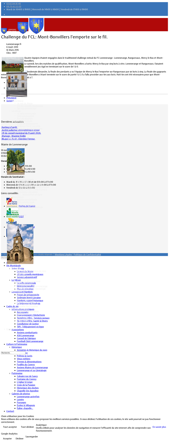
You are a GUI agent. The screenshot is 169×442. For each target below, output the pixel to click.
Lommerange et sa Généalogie (31, 288)
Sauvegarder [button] (31, 436)
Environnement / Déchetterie (30, 184)
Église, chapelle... (24, 321)
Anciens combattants (27, 199)
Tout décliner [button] (27, 426)
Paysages (21, 316)
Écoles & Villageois (25, 319)
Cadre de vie (12, 139)
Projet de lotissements (27, 123)
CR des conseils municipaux (30, 106)
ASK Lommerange (25, 202)
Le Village (16, 111)
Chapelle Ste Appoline (27, 306)
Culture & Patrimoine (16, 215)
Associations (18, 197)
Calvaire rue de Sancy (27, 293)
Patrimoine (17, 291)
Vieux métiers (23, 278)
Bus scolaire (22, 182)
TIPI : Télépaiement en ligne (29, 194)
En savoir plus (159, 426)
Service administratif (26, 108)
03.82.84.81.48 (13, 3)
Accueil (9, 48)
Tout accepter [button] (10, 426)
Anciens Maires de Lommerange (32, 286)
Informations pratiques (23, 179)
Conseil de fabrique (26, 204)
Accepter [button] (7, 438)
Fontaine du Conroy (26, 296)
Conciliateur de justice (27, 192)
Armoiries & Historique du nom (31, 271)
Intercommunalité (25, 116)
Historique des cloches (27, 303)
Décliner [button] (20, 438)
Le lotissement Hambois (28, 131)
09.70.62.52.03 (13, 6)
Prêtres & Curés (24, 276)
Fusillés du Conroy (25, 283)
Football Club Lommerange (30, 207)
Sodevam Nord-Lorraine (28, 126)
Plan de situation (25, 118)
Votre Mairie (17, 101)
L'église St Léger (24, 298)
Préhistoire (22, 273)
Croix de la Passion (26, 301)
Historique (16, 268)
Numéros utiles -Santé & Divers (32, 189)
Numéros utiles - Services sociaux (33, 187)
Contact (10, 329)
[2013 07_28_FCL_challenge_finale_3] (13, 64)
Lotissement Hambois (22, 121)
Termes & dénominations (28, 281)
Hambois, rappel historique (29, 128)
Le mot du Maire (24, 103)
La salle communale (26, 113)
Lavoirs (20, 314)
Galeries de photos (20, 309)
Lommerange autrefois (28, 311)
